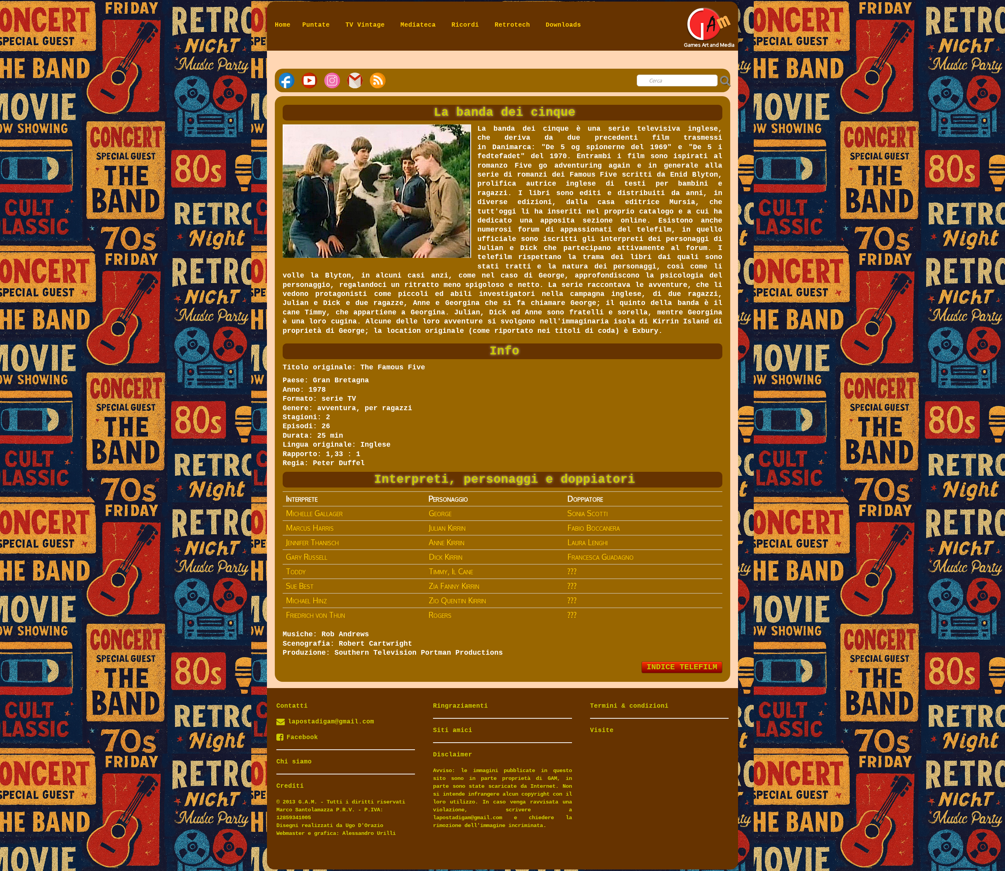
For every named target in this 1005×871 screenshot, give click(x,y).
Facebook (302, 737)
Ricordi (467, 25)
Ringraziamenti (460, 706)
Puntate (318, 25)
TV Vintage (367, 25)
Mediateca (420, 25)
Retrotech (514, 25)
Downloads (563, 25)
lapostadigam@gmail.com (331, 721)
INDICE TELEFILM (682, 667)
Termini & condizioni (629, 706)
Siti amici (452, 730)
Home (283, 25)
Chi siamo (294, 761)
